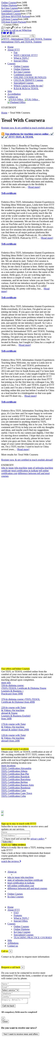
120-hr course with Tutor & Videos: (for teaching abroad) (13, 738)
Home (10, 47)
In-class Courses (15, 896)
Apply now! (7, 821)
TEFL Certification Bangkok (15, 776)
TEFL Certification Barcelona (15, 779)
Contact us (12, 96)
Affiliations (13, 943)
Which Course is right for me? (28, 85)
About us (11, 871)
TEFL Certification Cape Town (16, 793)
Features (18, 915)
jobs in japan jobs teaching (14, 467)
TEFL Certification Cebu (13, 796)
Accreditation (14, 94)
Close (5, 1021)
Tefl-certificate (8, 193)
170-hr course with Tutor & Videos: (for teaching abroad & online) (15, 727)
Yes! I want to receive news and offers (20, 1034)
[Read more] (34, 187)
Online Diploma (9, 5)
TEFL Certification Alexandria (16, 768)
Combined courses (23, 74)
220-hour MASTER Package (15, 16)
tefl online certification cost (20, 885)
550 (3, 696)
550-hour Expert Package (13, 22)
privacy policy (37, 838)
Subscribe (7, 842)
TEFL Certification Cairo (13, 790)
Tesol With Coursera (20, 112)
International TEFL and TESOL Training (21, 41)
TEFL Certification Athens (14, 771)
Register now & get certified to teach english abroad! (27, 127)
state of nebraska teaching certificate (25, 880)
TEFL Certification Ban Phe (15, 774)
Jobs (9, 91)
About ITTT (13, 49)
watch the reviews (10, 861)
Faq (15, 52)
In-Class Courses (9, 8)
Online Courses (8, 2)
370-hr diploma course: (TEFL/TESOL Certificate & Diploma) (20, 700)
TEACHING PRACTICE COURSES (33, 937)
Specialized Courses (11, 13)
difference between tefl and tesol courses (27, 888)
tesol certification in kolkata (24, 470)
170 (3, 732)
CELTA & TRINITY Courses (28, 80)
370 (3, 704)
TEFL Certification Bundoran (15, 787)
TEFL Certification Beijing (14, 782)
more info (6, 682)
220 (3, 721)
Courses (11, 63)
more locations (8, 765)
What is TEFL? (21, 58)
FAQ (16, 912)
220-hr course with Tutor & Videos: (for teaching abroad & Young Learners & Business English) (15, 713)
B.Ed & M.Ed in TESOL (26, 88)
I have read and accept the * (25, 838)
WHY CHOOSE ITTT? (26, 55)
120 (3, 743)
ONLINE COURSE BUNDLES (30, 77)
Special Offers (21, 60)
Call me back (8, 1006)
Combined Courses (10, 11)
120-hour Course (9, 19)
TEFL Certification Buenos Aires (17, 785)
